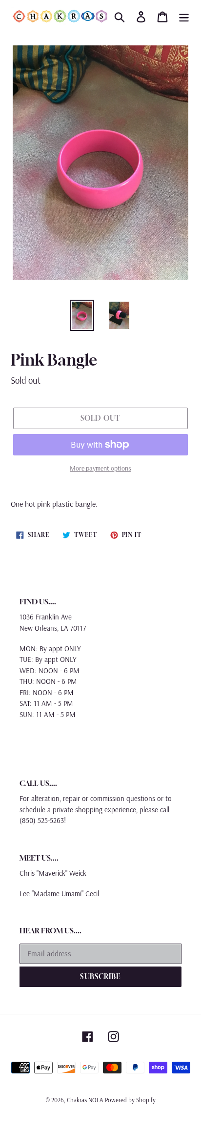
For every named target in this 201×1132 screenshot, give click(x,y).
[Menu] (184, 16)
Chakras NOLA (85, 1100)
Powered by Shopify (130, 1100)
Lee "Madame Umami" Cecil (59, 893)
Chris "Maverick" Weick (53, 873)
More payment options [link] (100, 468)
